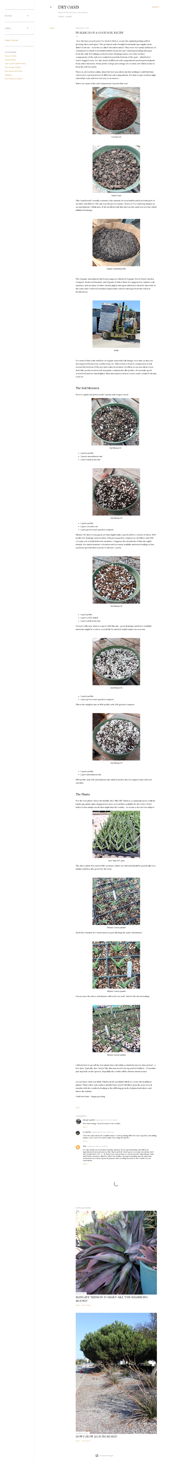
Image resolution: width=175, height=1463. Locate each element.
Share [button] (52, 28)
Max (84, 1146)
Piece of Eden (11, 56)
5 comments (85, 1441)
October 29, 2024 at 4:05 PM (97, 1146)
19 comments (86, 1305)
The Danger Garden (13, 67)
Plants (68, 17)
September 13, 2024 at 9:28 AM (107, 1120)
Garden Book (10, 60)
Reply (85, 1127)
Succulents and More (13, 71)
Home (61, 17)
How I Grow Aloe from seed (96, 1436)
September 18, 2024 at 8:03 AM (103, 1132)
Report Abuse (11, 40)
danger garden (89, 1120)
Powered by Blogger (106, 1455)
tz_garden (87, 1132)
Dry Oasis (68, 7)
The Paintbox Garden (13, 79)
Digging (8, 75)
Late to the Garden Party (15, 64)
